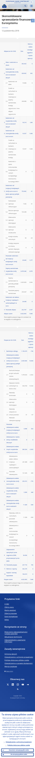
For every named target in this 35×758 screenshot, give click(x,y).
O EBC (6, 604)
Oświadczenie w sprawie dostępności (18, 663)
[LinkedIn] (13, 684)
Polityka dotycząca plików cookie (16, 660)
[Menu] (31, 6)
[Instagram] (18, 684)
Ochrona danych (10, 654)
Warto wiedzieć (10, 610)
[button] (31, 2)
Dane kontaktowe (11, 617)
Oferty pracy (9, 607)
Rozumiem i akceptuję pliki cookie (19, 750)
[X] (8, 684)
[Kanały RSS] (18, 689)
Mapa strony (9, 671)
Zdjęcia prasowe (10, 613)
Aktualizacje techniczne (13, 637)
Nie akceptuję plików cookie (19, 754)
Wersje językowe (10, 666)
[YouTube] (23, 684)
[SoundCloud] (28, 684)
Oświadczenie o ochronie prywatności (18, 657)
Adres (6, 620)
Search (25, 5)
